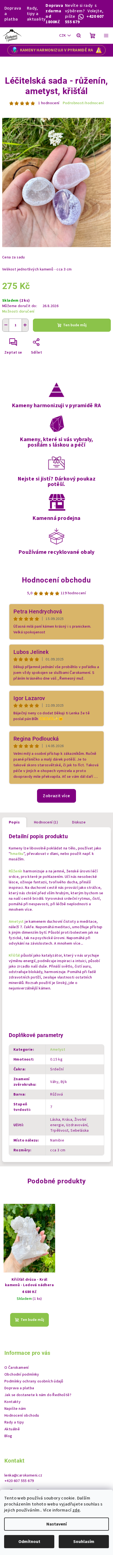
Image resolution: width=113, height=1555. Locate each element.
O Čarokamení (16, 1367)
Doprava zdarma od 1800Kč (54, 13)
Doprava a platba (12, 13)
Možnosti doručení (18, 311)
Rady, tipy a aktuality (36, 13)
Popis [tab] (14, 822)
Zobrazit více (56, 796)
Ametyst (16, 921)
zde (76, 1510)
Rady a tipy (14, 1422)
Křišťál (14, 955)
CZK (62, 35)
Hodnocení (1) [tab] (46, 822)
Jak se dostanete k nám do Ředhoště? (37, 1395)
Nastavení (56, 1524)
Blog (8, 1436)
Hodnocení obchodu (56, 580)
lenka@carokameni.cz (23, 1475)
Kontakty (12, 1402)
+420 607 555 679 (19, 1481)
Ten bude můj (75, 325)
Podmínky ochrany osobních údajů (33, 1381)
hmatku (16, 854)
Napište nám (15, 1408)
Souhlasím (83, 1542)
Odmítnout (29, 1542)
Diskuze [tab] (79, 822)
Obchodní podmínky (21, 1374)
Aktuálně (12, 1429)
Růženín (16, 871)
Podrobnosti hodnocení (83, 103)
